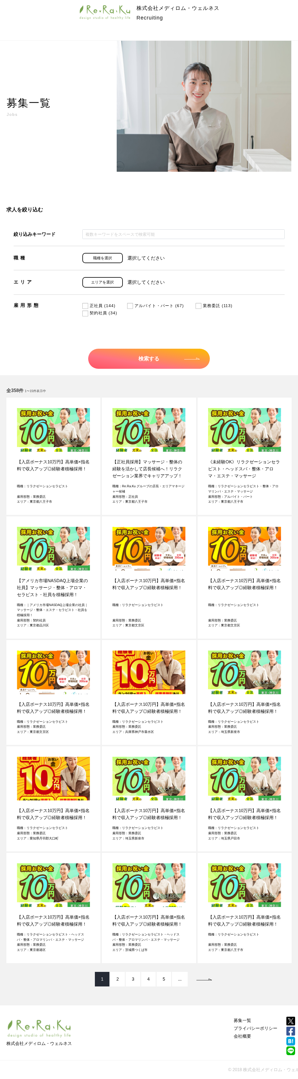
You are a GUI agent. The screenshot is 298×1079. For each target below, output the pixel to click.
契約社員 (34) (103, 313)
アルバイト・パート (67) (159, 305)
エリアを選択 (102, 282)
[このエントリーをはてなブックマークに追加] (290, 1041)
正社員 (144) (103, 305)
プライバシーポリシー (255, 1028)
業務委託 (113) (218, 305)
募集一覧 (242, 1020)
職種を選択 (102, 258)
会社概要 (242, 1036)
